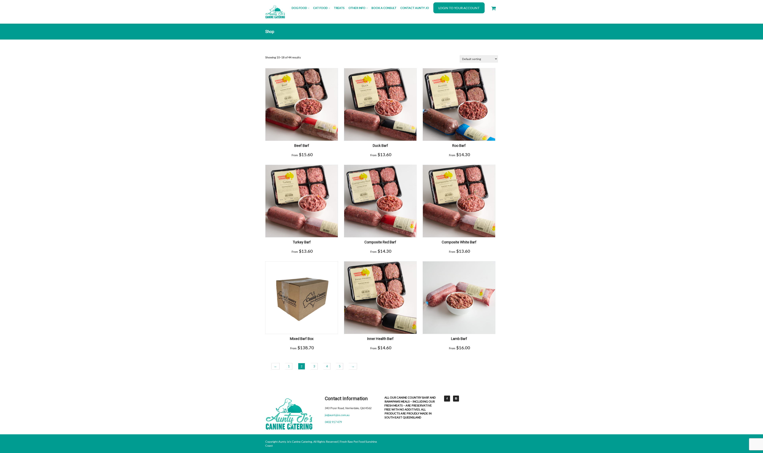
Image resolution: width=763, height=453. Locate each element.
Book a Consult (384, 8)
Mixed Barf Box (302, 339)
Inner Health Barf (380, 339)
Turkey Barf (302, 242)
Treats (339, 8)
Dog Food (299, 8)
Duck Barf (380, 145)
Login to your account (459, 8)
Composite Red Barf (380, 242)
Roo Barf (459, 145)
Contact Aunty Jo (414, 8)
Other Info (357, 8)
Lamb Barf (459, 339)
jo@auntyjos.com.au (337, 415)
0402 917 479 (333, 422)
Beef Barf (301, 145)
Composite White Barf (459, 242)
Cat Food (320, 8)
